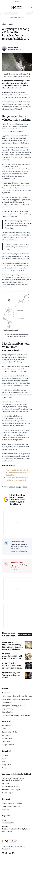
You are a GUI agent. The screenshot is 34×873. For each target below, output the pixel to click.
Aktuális (5, 755)
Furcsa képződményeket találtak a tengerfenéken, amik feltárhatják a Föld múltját (18, 472)
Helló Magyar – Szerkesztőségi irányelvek (16, 699)
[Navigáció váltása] (3, 7)
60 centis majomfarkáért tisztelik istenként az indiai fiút (12, 656)
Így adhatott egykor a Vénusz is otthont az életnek (11, 675)
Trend (4, 761)
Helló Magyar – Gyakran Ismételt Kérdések (17, 696)
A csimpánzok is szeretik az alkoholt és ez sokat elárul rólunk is (12, 665)
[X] (13, 853)
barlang (12, 487)
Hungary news (7, 725)
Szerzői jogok (6, 702)
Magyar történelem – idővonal (12, 803)
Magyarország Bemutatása (11, 806)
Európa (18, 487)
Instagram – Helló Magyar (11, 789)
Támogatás (6, 783)
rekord (25, 487)
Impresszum (6, 693)
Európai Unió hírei (8, 745)
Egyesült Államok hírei (9, 732)
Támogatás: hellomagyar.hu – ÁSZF (14, 706)
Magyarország (7, 768)
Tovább (13, 569)
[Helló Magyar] (17, 7)
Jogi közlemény (7, 709)
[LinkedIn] (3, 853)
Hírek (4, 729)
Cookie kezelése (7, 712)
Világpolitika (6, 765)
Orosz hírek (6, 741)
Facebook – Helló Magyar (11, 786)
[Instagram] (10, 853)
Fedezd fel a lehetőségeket (19, 551)
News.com (22, 107)
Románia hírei (7, 738)
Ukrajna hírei (6, 735)
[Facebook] (6, 853)
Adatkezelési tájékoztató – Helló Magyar (16, 715)
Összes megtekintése (24, 634)
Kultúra (4, 758)
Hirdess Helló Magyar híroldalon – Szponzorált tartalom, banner (13, 779)
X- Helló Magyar (7, 793)
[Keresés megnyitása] (31, 7)
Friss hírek (5, 809)
